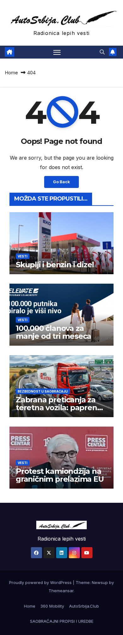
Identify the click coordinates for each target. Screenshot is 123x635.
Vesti (22, 256)
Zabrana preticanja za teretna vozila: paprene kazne (59, 407)
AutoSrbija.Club (84, 606)
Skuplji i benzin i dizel (55, 264)
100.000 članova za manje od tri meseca (53, 332)
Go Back (61, 181)
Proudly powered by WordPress (41, 582)
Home (11, 73)
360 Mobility (52, 606)
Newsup (100, 582)
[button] (102, 52)
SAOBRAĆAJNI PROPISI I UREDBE (61, 621)
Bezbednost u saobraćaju (43, 391)
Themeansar (61, 590)
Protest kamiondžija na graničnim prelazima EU (60, 475)
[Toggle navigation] (57, 52)
